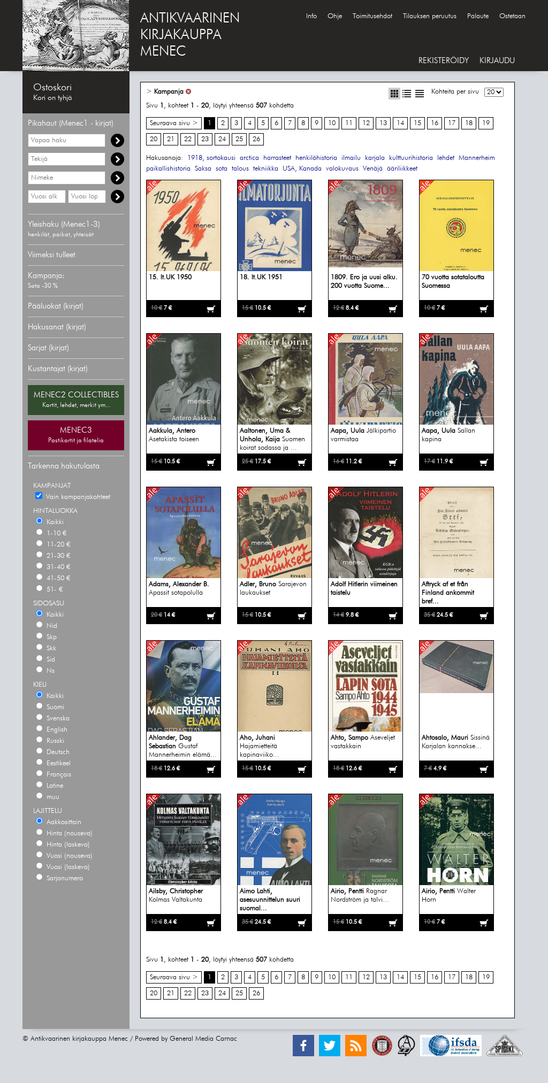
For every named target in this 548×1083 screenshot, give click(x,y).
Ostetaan (512, 16)
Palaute (478, 16)
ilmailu (351, 158)
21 (170, 139)
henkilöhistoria (316, 158)
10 (332, 123)
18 (469, 123)
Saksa (203, 168)
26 (256, 139)
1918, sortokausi (211, 158)
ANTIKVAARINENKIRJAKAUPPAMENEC (190, 35)
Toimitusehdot (372, 16)
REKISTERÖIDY (443, 61)
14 (400, 123)
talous (240, 168)
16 (434, 123)
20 (153, 139)
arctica (249, 158)
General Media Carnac (203, 1038)
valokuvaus (342, 168)
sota (221, 168)
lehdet (445, 158)
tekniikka (265, 168)
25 (239, 139)
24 (222, 139)
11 (349, 123)
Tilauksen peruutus (429, 16)
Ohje (335, 16)
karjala (375, 158)
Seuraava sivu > (174, 123)
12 (366, 123)
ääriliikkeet (402, 168)
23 (205, 139)
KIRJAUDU (497, 61)
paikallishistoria (168, 168)
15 (417, 123)
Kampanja (169, 91)
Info (311, 16)
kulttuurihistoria (411, 158)
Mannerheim (477, 158)
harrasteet (277, 158)
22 (188, 139)
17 (451, 123)
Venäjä (373, 168)
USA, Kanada (302, 168)
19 (486, 123)
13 (383, 123)
